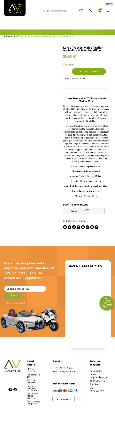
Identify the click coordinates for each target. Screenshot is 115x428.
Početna (8, 36)
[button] (65, 227)
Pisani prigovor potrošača (32, 388)
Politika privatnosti (32, 381)
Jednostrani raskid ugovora (33, 395)
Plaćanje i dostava (31, 370)
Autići (16, 36)
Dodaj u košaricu (89, 71)
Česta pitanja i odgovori (33, 402)
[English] (111, 3)
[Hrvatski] (107, 3)
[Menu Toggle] (107, 10)
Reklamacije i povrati (33, 375)
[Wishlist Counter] (81, 11)
